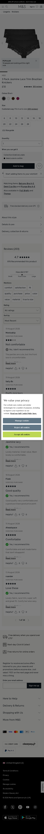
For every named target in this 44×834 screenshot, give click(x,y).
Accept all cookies (22, 434)
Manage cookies (22, 421)
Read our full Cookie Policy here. (23, 413)
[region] (22, 417)
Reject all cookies (22, 427)
